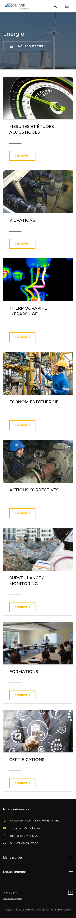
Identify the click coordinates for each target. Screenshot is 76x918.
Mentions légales (12, 898)
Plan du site (10, 892)
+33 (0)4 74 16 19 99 (27, 843)
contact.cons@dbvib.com (25, 828)
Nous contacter (31, 46)
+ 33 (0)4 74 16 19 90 (26, 835)
